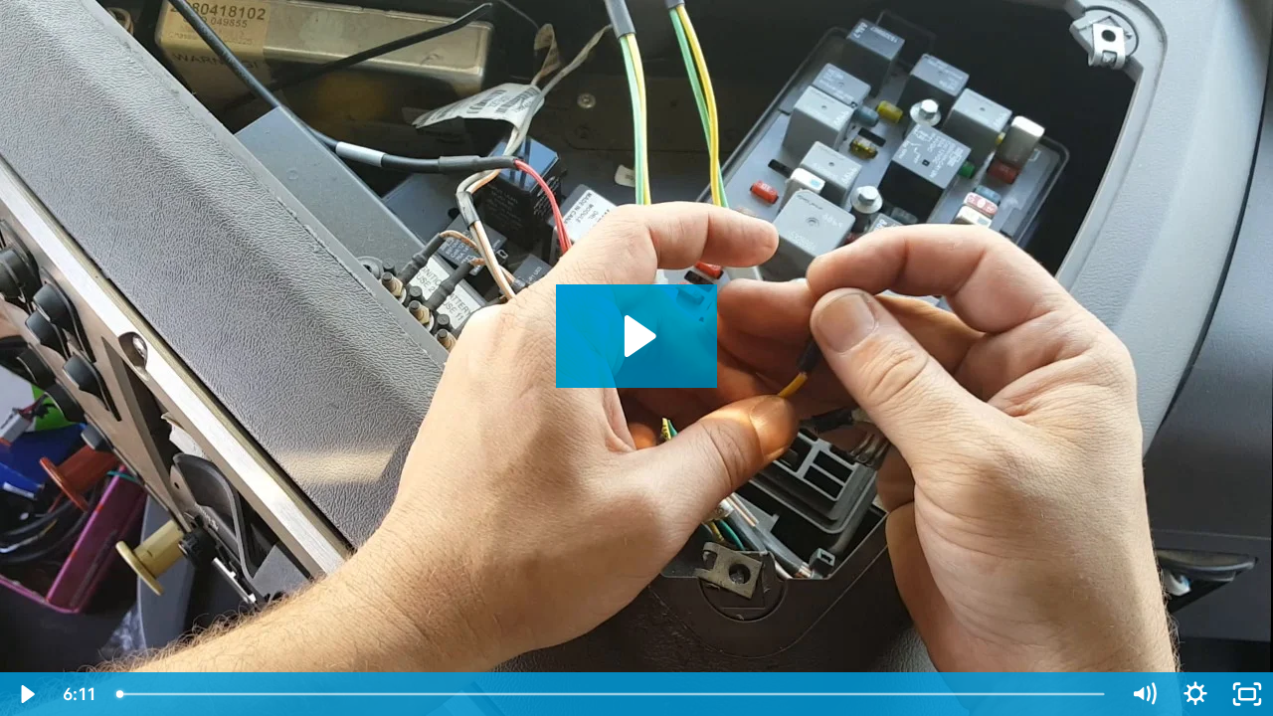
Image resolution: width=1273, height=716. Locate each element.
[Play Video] (26, 694)
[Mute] (1144, 694)
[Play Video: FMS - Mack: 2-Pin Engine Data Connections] (637, 336)
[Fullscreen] (1247, 694)
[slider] (612, 694)
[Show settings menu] (1195, 694)
